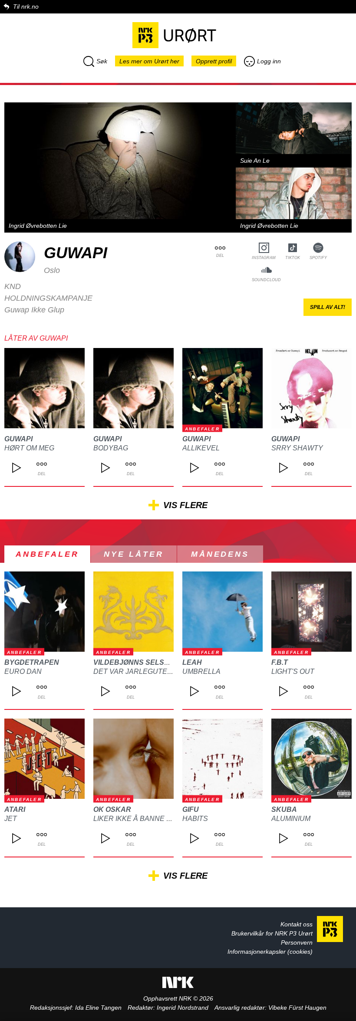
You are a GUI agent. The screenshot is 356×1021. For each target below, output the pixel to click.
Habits (195, 818)
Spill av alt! (327, 307)
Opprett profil (214, 61)
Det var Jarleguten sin (139, 671)
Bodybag (110, 448)
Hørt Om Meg (29, 448)
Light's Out (292, 671)
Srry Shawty (297, 448)
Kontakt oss (296, 924)
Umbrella (201, 671)
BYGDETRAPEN (31, 662)
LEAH (192, 662)
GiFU (190, 809)
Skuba (284, 809)
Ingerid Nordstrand (182, 1007)
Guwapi (18, 439)
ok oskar (112, 809)
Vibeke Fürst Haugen (297, 1007)
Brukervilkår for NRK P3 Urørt (272, 933)
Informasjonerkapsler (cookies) (270, 951)
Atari (14, 809)
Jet (10, 818)
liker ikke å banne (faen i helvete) (160, 818)
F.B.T (279, 662)
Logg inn (269, 61)
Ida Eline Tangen (98, 1007)
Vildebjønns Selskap (136, 662)
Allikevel (201, 448)
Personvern (297, 942)
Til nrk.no (26, 6)
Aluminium (290, 818)
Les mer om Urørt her (149, 61)
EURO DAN (23, 671)
